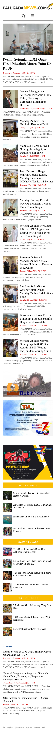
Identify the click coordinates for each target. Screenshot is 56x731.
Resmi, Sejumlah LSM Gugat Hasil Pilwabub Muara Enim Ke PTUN (27, 64)
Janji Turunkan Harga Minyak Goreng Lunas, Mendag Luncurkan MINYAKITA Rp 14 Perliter (36, 176)
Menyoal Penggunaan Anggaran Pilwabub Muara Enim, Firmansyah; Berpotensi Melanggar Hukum (36, 98)
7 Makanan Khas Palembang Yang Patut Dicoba (32, 606)
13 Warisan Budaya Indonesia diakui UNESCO (30, 586)
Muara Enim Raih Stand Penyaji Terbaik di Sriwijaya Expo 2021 (32, 562)
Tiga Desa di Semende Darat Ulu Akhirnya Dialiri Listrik (29, 550)
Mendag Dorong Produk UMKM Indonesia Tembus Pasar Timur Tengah (35, 203)
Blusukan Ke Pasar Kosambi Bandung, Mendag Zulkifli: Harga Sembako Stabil (36, 318)
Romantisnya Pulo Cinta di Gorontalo (31, 516)
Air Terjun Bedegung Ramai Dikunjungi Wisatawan (32, 506)
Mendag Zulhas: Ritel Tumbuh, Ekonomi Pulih (34, 122)
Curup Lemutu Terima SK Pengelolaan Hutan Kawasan (31, 494)
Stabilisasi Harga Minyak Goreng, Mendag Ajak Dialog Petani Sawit (34, 149)
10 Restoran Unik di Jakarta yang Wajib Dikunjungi (32, 618)
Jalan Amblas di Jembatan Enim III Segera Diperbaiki (25, 699)
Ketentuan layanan (24, 727)
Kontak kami (39, 727)
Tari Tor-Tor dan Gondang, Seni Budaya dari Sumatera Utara (32, 574)
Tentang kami (8, 727)
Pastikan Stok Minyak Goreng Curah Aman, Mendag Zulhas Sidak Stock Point (36, 291)
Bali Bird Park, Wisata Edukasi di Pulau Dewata (32, 530)
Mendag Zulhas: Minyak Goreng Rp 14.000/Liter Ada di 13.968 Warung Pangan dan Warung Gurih (35, 346)
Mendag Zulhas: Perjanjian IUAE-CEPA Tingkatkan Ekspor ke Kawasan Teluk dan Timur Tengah (36, 231)
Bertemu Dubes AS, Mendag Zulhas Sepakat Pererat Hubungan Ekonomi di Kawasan (36, 262)
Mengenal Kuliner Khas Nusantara (29, 628)
